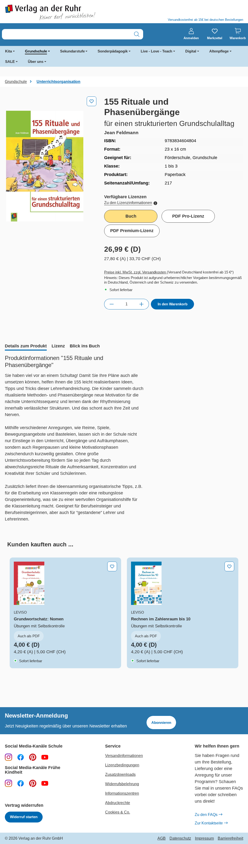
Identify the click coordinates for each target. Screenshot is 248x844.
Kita (8, 51)
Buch (130, 216)
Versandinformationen (124, 756)
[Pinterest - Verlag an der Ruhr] (32, 757)
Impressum (204, 838)
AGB (161, 838)
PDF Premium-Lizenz (132, 230)
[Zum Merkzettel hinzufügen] (91, 101)
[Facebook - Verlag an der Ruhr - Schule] (20, 757)
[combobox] (66, 34)
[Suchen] (136, 34)
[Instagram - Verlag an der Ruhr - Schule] (8, 757)
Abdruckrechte (117, 803)
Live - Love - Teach (156, 51)
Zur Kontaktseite (209, 823)
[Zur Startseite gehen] (62, 12)
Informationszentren (122, 793)
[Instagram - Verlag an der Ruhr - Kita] (8, 783)
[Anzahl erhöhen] (141, 304)
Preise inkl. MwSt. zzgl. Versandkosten (135, 272)
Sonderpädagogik (113, 51)
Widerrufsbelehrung (122, 784)
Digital (190, 51)
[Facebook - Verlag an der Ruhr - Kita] (20, 783)
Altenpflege (219, 51)
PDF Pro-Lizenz (188, 216)
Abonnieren (161, 722)
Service (113, 746)
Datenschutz (180, 838)
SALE (10, 61)
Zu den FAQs (206, 815)
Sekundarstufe (72, 51)
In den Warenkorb (172, 304)
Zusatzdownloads (120, 774)
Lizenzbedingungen (122, 765)
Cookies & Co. (117, 812)
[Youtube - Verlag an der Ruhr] (44, 757)
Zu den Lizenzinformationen (128, 203)
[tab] (26, 346)
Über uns (35, 61)
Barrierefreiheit (230, 838)
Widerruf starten (24, 817)
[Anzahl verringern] (111, 304)
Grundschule (36, 51)
